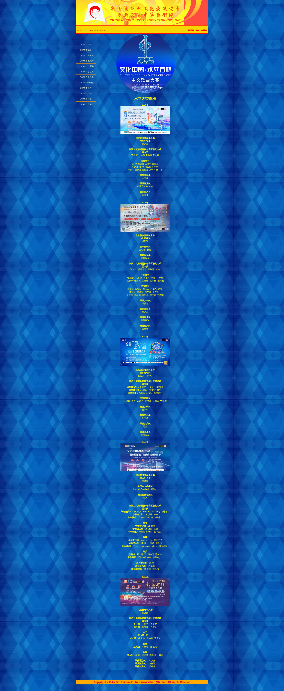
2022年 (145, 442)
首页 (197, 30)
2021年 (145, 576)
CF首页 (204, 30)
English (191, 30)
